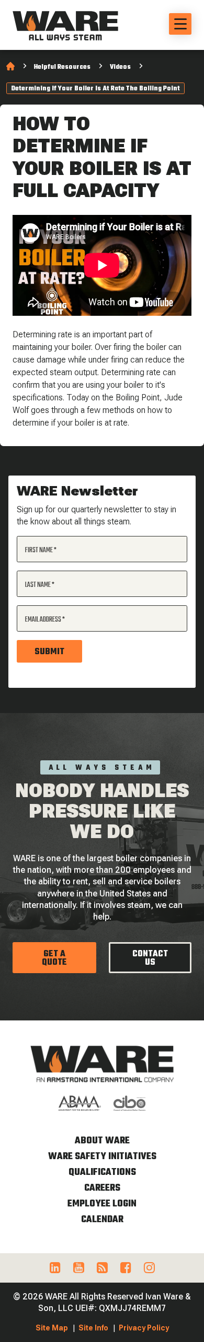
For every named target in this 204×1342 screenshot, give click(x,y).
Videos (120, 67)
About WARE (102, 1141)
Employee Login (102, 1204)
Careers (102, 1188)
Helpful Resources (62, 67)
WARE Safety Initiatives (102, 1156)
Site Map (52, 1328)
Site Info (93, 1328)
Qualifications (102, 1172)
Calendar (102, 1219)
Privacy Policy (144, 1328)
